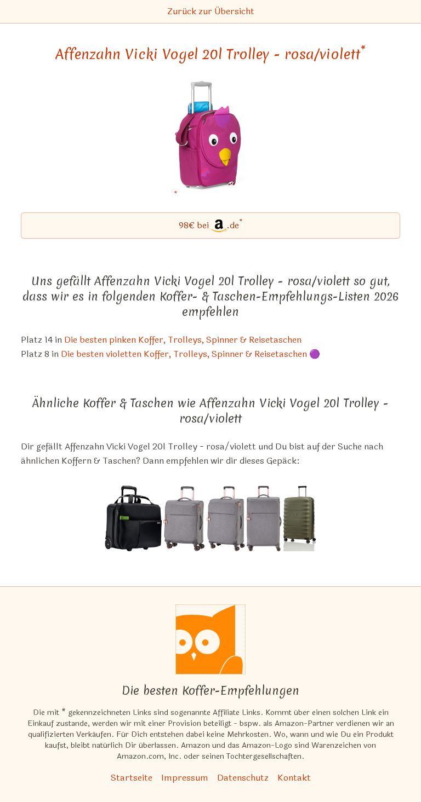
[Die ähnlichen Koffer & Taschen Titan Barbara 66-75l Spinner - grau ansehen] (225, 518)
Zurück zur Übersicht (210, 11)
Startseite (131, 777)
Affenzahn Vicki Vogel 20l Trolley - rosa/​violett (210, 54)
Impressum (184, 777)
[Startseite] (210, 639)
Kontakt (294, 777)
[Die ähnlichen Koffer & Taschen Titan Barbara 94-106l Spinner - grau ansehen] (264, 518)
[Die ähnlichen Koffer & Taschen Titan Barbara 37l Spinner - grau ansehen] (184, 518)
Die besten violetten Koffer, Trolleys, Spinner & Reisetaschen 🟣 (190, 354)
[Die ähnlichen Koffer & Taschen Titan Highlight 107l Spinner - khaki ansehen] (299, 518)
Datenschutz (243, 777)
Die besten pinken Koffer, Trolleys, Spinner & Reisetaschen (182, 340)
